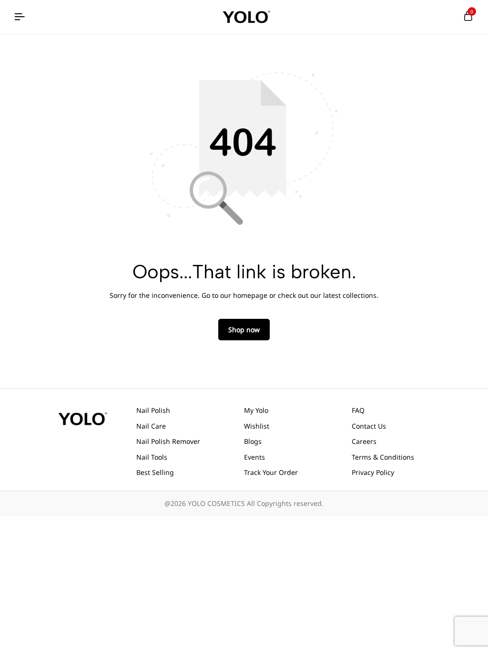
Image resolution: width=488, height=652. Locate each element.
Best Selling (155, 472)
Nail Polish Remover (168, 441)
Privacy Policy (373, 472)
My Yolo (256, 410)
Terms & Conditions (383, 457)
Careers (364, 441)
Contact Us (369, 426)
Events (254, 457)
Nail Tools (151, 457)
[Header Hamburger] (19, 16)
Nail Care (151, 426)
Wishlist (256, 426)
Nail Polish (153, 410)
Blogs (253, 441)
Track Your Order (271, 472)
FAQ (358, 410)
